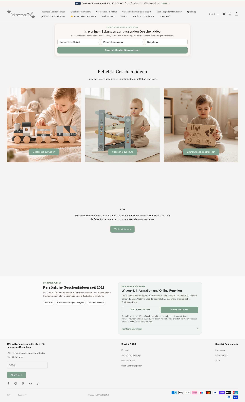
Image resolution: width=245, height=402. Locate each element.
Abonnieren (16, 375)
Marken (124, 16)
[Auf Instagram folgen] (15, 383)
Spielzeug (191, 11)
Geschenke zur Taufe (122, 152)
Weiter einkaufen (122, 229)
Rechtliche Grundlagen (160, 328)
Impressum (220, 350)
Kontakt (125, 350)
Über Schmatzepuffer (131, 366)
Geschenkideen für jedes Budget (136, 11)
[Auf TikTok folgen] (37, 383)
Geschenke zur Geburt (81, 11)
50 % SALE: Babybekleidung (53, 16)
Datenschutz (221, 355)
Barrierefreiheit (128, 361)
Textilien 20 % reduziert (143, 16)
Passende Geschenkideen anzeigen (122, 50)
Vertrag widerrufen (179, 310)
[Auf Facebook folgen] (8, 383)
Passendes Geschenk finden (53, 11)
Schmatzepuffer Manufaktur (169, 11)
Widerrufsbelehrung (140, 310)
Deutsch (212, 14)
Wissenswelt (165, 16)
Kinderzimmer (108, 16)
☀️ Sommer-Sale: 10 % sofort (83, 16)
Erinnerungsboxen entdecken (201, 152)
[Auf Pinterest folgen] (23, 383)
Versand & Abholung (131, 355)
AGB (217, 361)
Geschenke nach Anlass (106, 11)
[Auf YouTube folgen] (30, 383)
